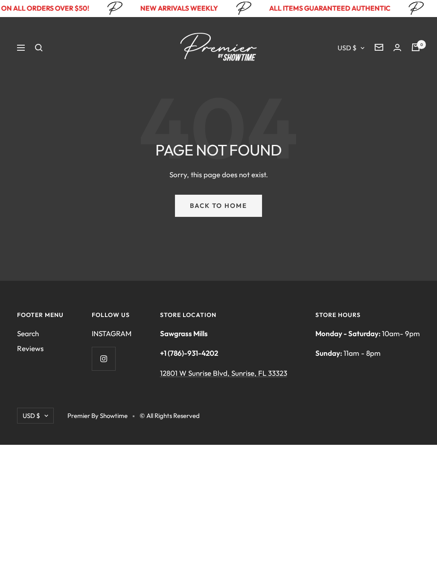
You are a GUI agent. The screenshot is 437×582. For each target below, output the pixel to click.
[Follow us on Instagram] (103, 358)
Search (28, 333)
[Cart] (415, 47)
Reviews (30, 348)
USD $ (347, 47)
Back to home (218, 206)
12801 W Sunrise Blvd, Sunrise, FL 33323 (223, 373)
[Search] (39, 48)
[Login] (397, 47)
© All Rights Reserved (170, 416)
